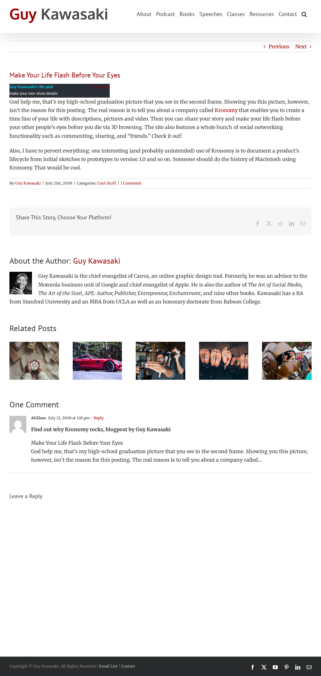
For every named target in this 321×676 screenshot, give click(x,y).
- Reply (97, 418)
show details (47, 93)
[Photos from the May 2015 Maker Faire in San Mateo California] (287, 345)
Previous (279, 46)
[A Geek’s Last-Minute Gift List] (34, 345)
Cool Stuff (106, 183)
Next (301, 46)
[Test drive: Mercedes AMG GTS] (97, 345)
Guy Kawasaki (28, 183)
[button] (304, 13)
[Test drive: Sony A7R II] (160, 345)
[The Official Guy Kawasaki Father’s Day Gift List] (224, 345)
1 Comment (131, 183)
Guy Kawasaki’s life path (31, 87)
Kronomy (102, 87)
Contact (128, 666)
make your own (22, 93)
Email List (108, 666)
